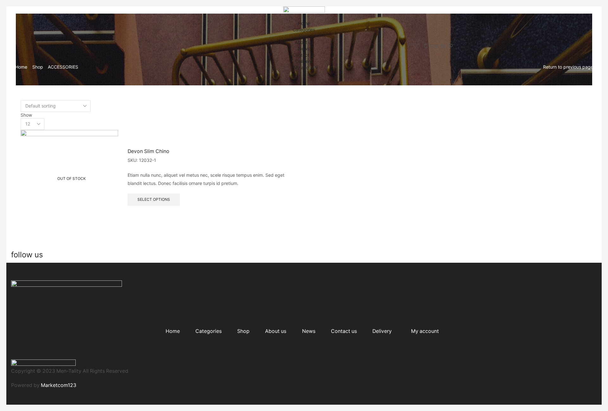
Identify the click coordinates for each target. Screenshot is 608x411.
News (304, 48)
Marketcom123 (58, 385)
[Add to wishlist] (107, 143)
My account (306, 67)
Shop (304, 36)
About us (304, 42)
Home (304, 23)
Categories (304, 29)
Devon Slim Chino (148, 151)
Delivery (303, 61)
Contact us (304, 55)
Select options (153, 199)
